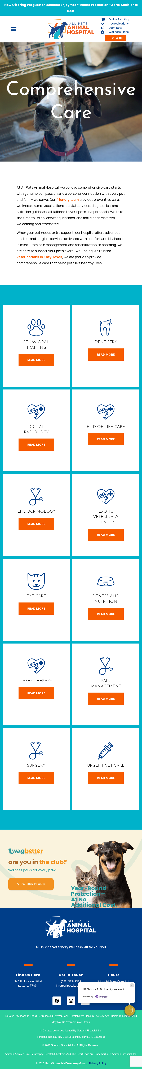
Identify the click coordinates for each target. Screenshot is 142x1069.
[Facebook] (56, 1000)
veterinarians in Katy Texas (39, 257)
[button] (130, 1010)
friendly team (67, 199)
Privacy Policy (97, 1063)
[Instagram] (71, 1000)
